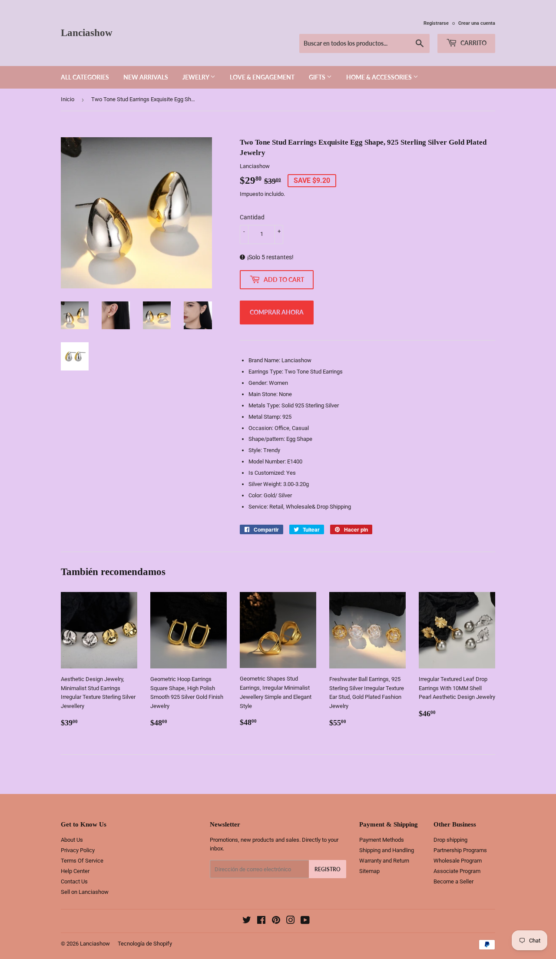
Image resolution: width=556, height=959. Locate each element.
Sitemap (369, 871)
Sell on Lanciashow (85, 892)
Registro (327, 869)
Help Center (75, 871)
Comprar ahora (277, 312)
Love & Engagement (262, 77)
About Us (72, 840)
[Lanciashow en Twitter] (246, 921)
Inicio (67, 99)
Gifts (318, 77)
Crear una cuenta (476, 23)
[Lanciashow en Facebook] (261, 921)
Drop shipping (450, 840)
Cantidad (252, 217)
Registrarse (436, 23)
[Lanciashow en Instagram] (290, 921)
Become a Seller (453, 881)
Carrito (472, 42)
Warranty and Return (384, 860)
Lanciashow (87, 32)
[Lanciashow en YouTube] (305, 921)
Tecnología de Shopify (145, 943)
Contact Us (74, 881)
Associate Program (457, 871)
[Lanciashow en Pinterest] (276, 921)
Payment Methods (381, 840)
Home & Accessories (379, 77)
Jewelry (196, 77)
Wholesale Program (458, 860)
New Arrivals (145, 77)
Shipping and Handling (386, 850)
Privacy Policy (78, 850)
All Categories (85, 77)
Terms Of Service (82, 860)
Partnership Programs (460, 850)
